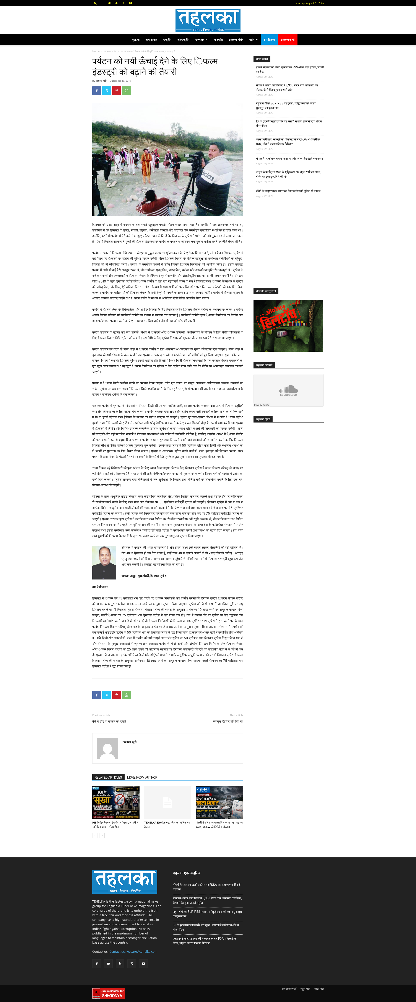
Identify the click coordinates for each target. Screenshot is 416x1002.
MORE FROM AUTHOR (142, 777)
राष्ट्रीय (167, 39)
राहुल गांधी (305, 989)
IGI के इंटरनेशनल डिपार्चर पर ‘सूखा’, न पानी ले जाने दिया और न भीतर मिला (289, 124)
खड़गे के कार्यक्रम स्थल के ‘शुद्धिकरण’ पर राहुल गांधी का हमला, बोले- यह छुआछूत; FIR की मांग (288, 174)
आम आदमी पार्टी (289, 989)
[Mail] (109, 3)
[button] (95, 3)
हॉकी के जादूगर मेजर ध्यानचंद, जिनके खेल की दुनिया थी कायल (288, 191)
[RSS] (116, 3)
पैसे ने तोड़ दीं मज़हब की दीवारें (109, 721)
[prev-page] (95, 835)
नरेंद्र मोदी (319, 989)
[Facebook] (102, 3)
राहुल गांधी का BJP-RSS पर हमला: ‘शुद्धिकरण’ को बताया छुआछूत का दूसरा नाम (286, 106)
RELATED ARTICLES (108, 777)
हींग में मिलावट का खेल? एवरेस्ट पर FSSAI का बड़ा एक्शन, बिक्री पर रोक (290, 70)
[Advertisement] (286, 247)
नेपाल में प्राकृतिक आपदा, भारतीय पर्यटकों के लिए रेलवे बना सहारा (289, 158)
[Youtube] (130, 3)
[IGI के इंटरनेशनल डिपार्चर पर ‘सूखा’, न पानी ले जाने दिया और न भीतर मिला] (116, 802)
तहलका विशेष (236, 39)
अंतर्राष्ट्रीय (183, 39)
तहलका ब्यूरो (101, 80)
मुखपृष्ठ (136, 39)
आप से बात (151, 39)
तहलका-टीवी (287, 39)
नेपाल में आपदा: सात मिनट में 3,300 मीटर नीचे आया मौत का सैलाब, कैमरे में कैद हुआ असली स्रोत (287, 88)
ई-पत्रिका (269, 39)
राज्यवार (199, 39)
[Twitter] (123, 3)
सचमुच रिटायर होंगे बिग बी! (228, 721)
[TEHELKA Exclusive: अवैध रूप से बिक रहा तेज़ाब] (167, 802)
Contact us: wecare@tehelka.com (133, 951)
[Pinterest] (116, 90)
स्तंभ (251, 39)
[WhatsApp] (126, 90)
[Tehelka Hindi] (208, 20)
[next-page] (102, 835)
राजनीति (218, 39)
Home (96, 51)
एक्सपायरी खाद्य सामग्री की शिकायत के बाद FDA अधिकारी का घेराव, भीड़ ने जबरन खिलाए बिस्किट (288, 142)
